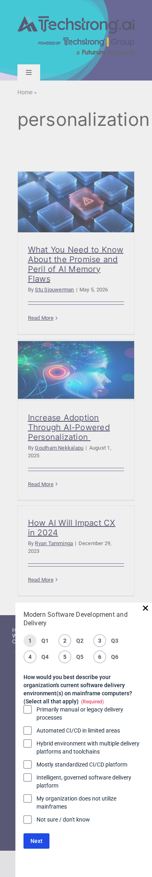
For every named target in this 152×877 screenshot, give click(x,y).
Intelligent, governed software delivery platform (83, 781)
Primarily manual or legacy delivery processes (79, 713)
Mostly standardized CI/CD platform (81, 764)
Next (36, 841)
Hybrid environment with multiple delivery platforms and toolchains (87, 747)
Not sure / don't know (63, 819)
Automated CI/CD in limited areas (78, 730)
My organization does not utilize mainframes (76, 802)
